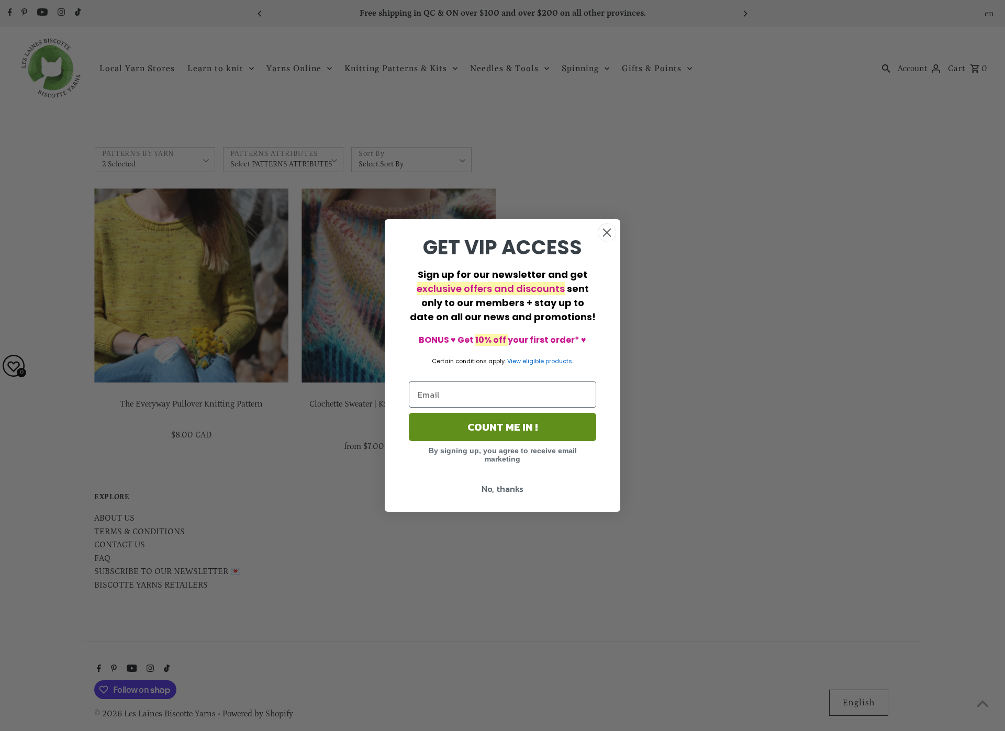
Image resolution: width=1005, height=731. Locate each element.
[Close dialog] (607, 232)
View (514, 361)
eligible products (547, 361)
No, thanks (502, 488)
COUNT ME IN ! (502, 427)
